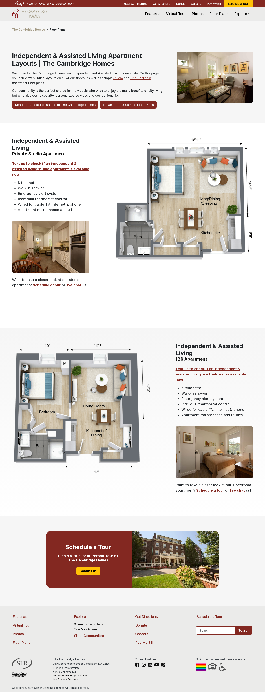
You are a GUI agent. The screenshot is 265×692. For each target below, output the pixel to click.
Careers (196, 3)
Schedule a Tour (238, 3)
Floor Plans (218, 14)
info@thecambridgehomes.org (71, 675)
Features (152, 14)
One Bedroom (140, 78)
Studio (118, 78)
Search (243, 630)
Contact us (88, 571)
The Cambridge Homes (31, 13)
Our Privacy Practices (66, 679)
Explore (240, 14)
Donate (180, 3)
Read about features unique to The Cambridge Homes (55, 105)
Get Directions (161, 3)
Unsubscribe (19, 675)
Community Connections (88, 624)
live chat (73, 285)
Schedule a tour (47, 285)
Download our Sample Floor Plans (128, 105)
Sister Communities (135, 3)
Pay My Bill (214, 3)
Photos (198, 14)
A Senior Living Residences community (50, 3)
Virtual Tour (176, 14)
